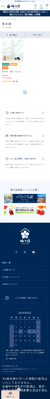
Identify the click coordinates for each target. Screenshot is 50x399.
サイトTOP (5, 19)
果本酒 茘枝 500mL (12, 71)
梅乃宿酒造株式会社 (8, 366)
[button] (10, 394)
